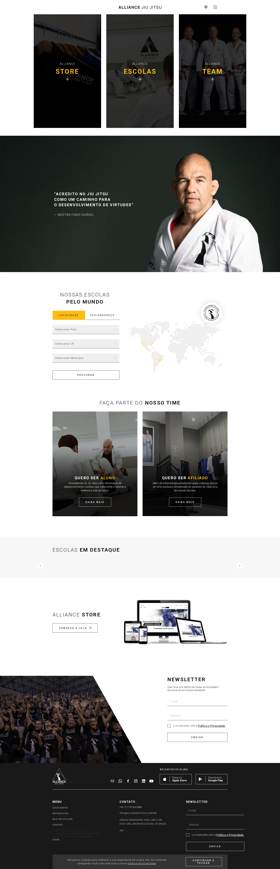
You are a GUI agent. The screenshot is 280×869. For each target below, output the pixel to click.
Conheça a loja (73, 628)
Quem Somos (60, 808)
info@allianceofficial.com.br (138, 813)
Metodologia (60, 813)
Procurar (86, 375)
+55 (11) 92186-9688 (131, 807)
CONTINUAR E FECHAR (204, 861)
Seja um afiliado (62, 819)
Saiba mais (95, 502)
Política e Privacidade (212, 726)
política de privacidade (142, 863)
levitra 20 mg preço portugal (72, 836)
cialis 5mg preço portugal (70, 830)
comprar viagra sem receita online (76, 833)
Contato (57, 825)
